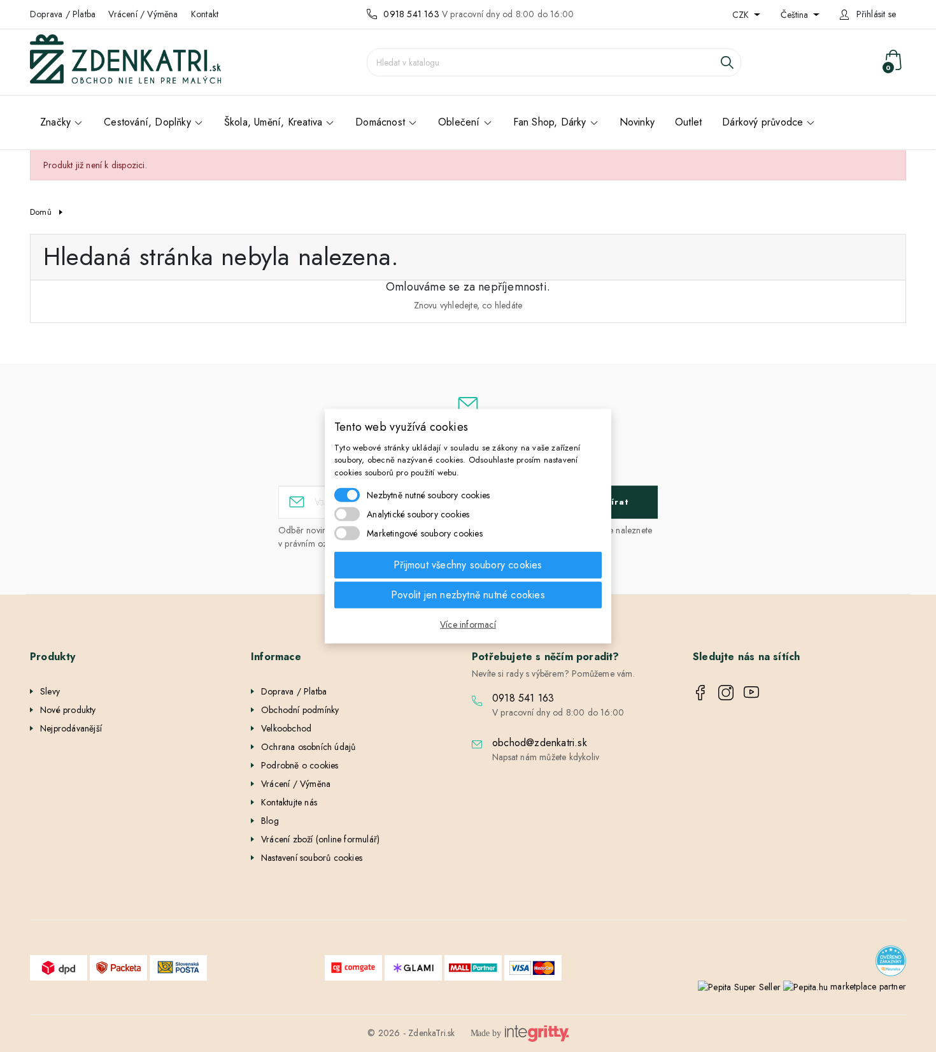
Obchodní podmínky (300, 709)
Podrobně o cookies (300, 765)
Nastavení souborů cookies (311, 857)
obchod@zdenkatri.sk (539, 742)
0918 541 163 (411, 14)
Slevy (50, 691)
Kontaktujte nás (289, 802)
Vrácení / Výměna (143, 14)
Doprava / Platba (63, 14)
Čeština (796, 14)
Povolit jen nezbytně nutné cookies (468, 594)
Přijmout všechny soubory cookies (468, 565)
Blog (270, 820)
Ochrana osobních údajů (308, 746)
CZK (741, 14)
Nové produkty (68, 709)
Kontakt (204, 14)
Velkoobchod (286, 728)
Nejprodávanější (71, 728)
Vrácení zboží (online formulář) (320, 839)
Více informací (468, 624)
